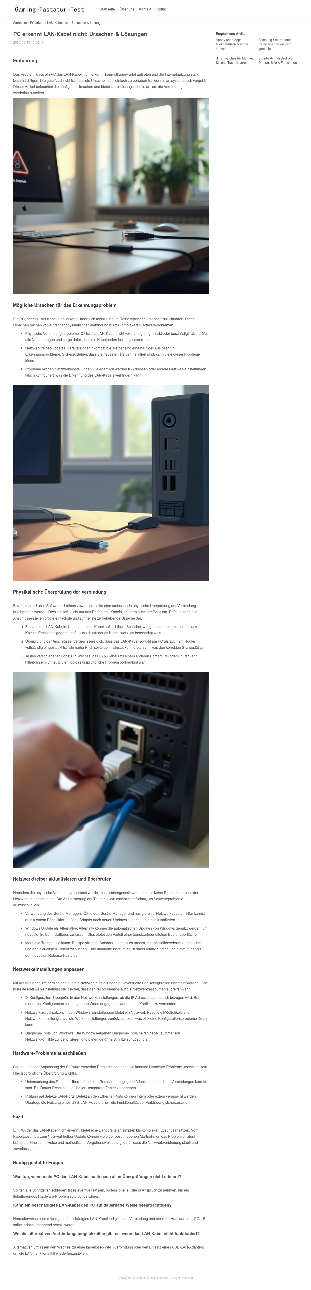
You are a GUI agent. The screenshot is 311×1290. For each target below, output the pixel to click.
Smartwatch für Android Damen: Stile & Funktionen (277, 60)
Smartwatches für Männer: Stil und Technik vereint (235, 60)
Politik (161, 9)
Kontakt (145, 9)
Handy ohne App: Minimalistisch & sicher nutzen (232, 44)
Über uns (127, 9)
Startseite (107, 9)
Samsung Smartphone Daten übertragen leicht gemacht (275, 44)
